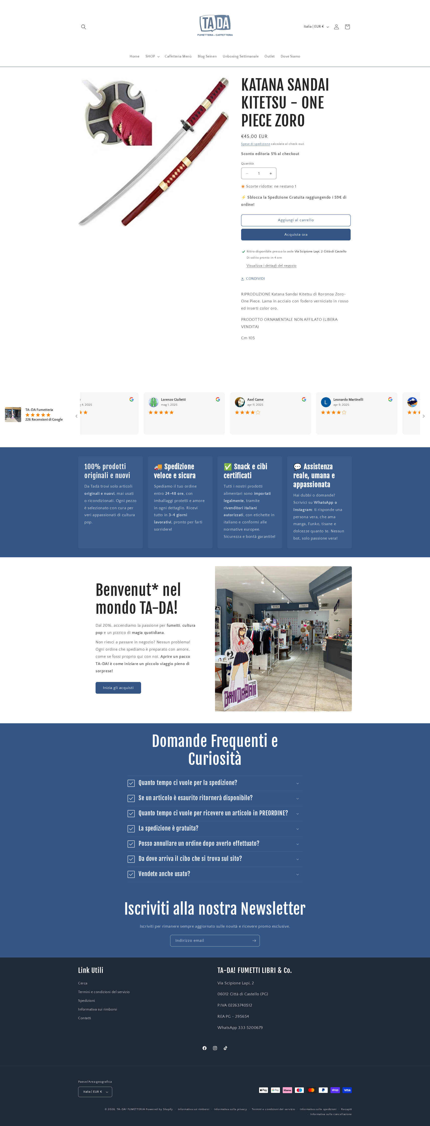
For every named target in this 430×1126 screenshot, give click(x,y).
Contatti (84, 1018)
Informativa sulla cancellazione (331, 1114)
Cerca (83, 983)
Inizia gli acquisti (118, 688)
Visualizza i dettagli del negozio (272, 266)
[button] (83, 26)
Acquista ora (296, 234)
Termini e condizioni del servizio (104, 992)
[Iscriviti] (254, 941)
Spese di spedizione (255, 144)
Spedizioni (86, 1001)
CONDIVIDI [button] (255, 279)
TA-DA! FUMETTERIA (131, 1109)
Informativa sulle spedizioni (318, 1109)
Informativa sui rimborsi (97, 1010)
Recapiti (346, 1109)
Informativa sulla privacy (230, 1109)
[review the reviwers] (114, 400)
